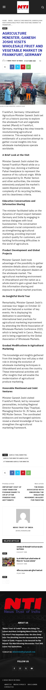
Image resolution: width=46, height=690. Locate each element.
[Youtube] (31, 668)
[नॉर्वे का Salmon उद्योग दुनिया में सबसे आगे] (8, 573)
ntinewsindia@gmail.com (23, 652)
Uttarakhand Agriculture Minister (16, 461)
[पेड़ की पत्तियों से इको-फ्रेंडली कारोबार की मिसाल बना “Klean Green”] (8, 562)
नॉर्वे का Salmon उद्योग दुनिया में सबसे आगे (29, 570)
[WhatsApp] (28, 67)
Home (4, 21)
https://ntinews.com (23, 530)
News (10, 21)
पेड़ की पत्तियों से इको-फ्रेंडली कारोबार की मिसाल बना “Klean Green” (28, 560)
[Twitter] (17, 67)
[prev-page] (3, 581)
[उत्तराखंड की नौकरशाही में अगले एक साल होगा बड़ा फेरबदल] (8, 550)
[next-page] (7, 581)
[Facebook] (12, 67)
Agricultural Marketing (18, 455)
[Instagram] (20, 668)
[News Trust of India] (23, 7)
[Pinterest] (23, 67)
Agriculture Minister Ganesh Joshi (15, 458)
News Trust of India (15, 61)
